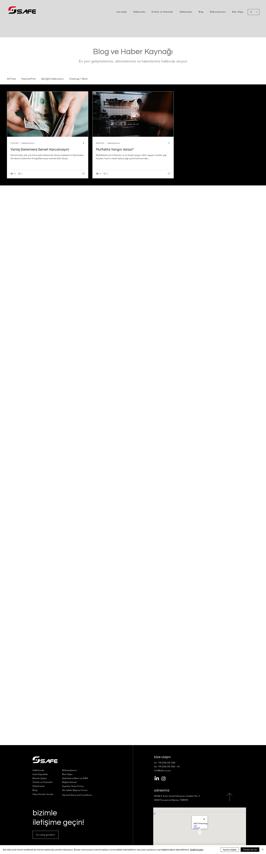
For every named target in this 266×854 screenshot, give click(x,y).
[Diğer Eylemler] (84, 143)
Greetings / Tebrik (78, 78)
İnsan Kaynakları (40, 774)
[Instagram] (163, 778)
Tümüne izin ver (250, 849)
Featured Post (28, 78)
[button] (73, 786)
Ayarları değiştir (230, 849)
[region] (22, 10)
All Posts (11, 78)
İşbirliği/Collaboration (52, 78)
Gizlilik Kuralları (196, 849)
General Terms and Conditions (77, 795)
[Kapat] (262, 849)
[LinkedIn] (156, 778)
